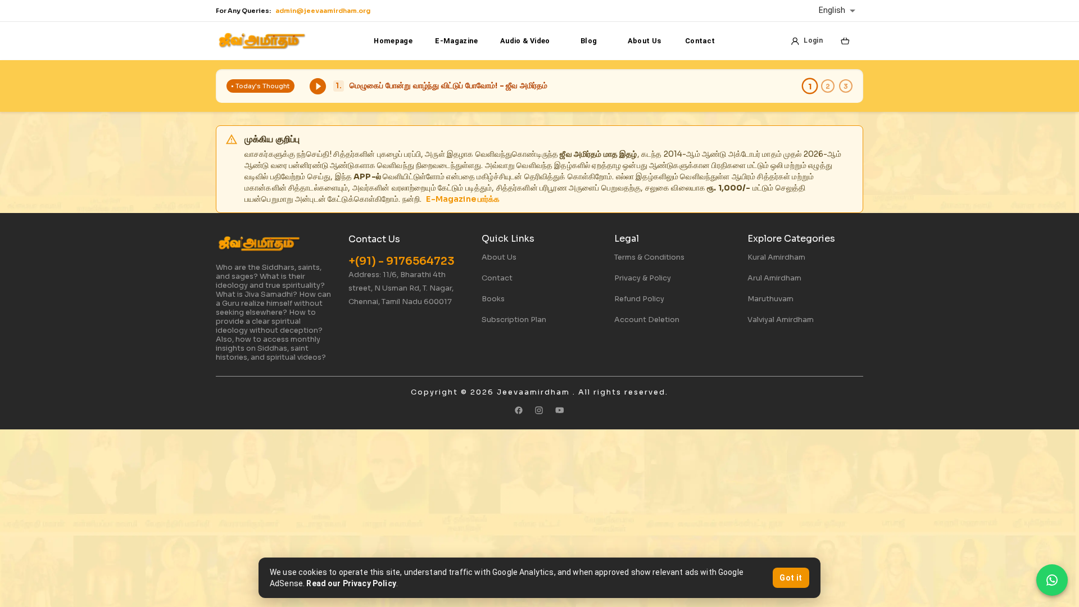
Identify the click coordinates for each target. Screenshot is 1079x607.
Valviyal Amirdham (780, 319)
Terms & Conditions (649, 257)
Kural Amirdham (776, 257)
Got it (790, 577)
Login (813, 40)
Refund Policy (639, 299)
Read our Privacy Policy (351, 583)
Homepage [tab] (393, 41)
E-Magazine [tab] (456, 41)
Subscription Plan (514, 319)
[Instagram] (539, 410)
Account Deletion (646, 319)
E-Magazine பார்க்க (463, 199)
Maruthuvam (770, 299)
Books (493, 299)
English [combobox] (832, 10)
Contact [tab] (700, 41)
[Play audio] (317, 86)
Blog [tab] (589, 41)
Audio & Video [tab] (525, 41)
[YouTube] (560, 410)
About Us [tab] (644, 41)
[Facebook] (518, 410)
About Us (499, 257)
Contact (497, 278)
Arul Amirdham (774, 278)
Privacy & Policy (642, 278)
